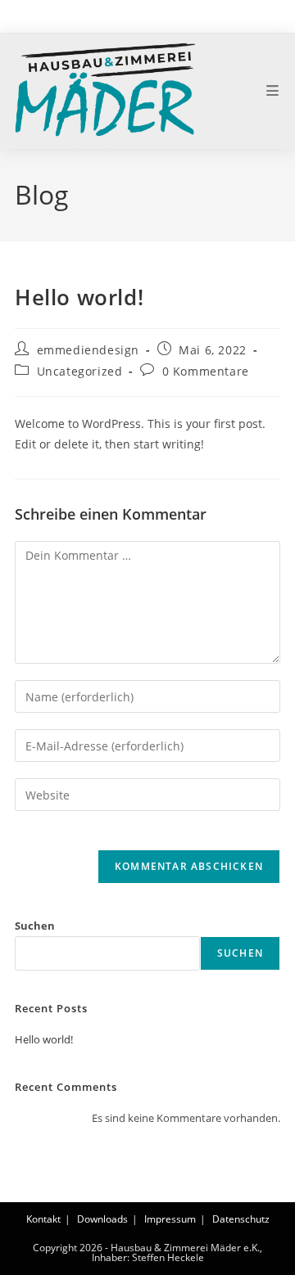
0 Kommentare (205, 371)
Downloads (102, 1219)
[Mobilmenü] (273, 91)
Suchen (35, 925)
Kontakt (43, 1219)
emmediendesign (88, 350)
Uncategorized (80, 371)
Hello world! (44, 1039)
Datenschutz (241, 1219)
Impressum (170, 1219)
